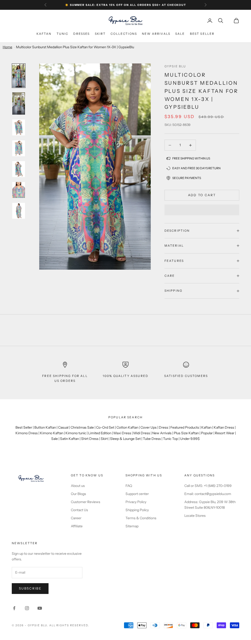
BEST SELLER (202, 34)
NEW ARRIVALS (156, 34)
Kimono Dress (26, 433)
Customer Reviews (85, 502)
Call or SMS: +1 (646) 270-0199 (208, 485)
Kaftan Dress (224, 427)
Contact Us (79, 510)
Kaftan (44, 34)
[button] (201, 210)
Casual (63, 427)
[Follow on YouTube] (39, 608)
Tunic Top (170, 438)
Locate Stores (195, 515)
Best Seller (23, 427)
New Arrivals (162, 433)
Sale (180, 34)
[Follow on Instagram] (27, 608)
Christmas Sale (82, 427)
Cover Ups (148, 427)
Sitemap (132, 526)
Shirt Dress (90, 438)
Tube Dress (152, 438)
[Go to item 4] (18, 148)
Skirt (100, 34)
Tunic (63, 34)
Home (7, 47)
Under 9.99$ (190, 438)
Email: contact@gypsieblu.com (207, 494)
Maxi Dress (122, 433)
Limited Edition (99, 433)
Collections (124, 34)
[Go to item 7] (18, 210)
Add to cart (202, 195)
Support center (137, 494)
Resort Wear (224, 433)
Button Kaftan (45, 427)
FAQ (129, 485)
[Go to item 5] (18, 169)
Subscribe (30, 588)
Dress (163, 427)
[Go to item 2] (18, 103)
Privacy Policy (136, 502)
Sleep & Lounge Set (125, 438)
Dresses (81, 34)
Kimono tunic (75, 433)
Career (76, 518)
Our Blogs (78, 494)
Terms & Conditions (141, 518)
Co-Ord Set (105, 427)
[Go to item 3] (18, 127)
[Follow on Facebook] (14, 608)
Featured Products (184, 427)
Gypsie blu (175, 66)
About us (78, 485)
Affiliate (77, 526)
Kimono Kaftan (51, 433)
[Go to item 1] (18, 75)
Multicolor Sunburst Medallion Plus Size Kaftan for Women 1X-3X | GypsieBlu (75, 47)
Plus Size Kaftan (186, 433)
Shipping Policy (137, 510)
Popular (207, 433)
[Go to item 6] (18, 189)
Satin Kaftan (69, 438)
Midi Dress (141, 433)
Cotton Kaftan (127, 427)
